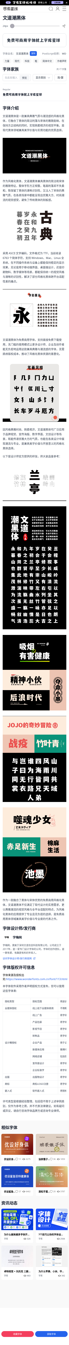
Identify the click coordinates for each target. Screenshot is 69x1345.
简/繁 (60, 77)
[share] (64, 26)
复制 (33, 53)
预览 (24, 77)
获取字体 (51, 1333)
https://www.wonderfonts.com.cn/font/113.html (36, 979)
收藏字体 (17, 1333)
